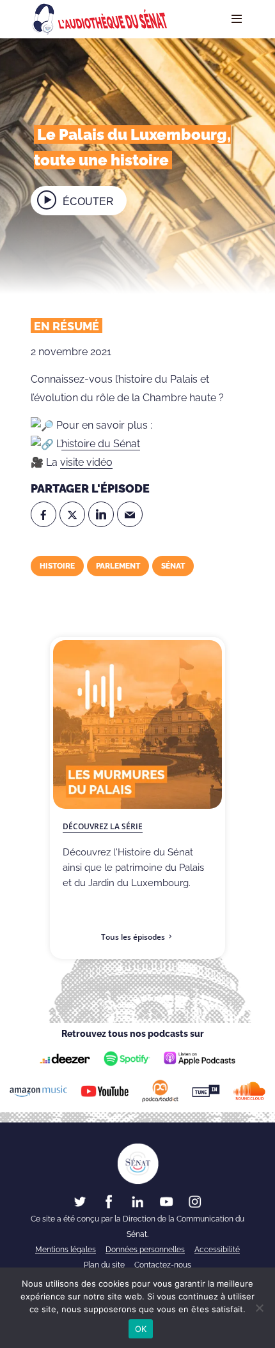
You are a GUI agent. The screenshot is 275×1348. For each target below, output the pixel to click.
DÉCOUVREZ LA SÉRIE (103, 826)
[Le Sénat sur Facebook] (108, 1201)
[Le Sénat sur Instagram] (195, 1201)
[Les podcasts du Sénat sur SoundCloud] (249, 1091)
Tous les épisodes (133, 936)
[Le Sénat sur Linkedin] (137, 1201)
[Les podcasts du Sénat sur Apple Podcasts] (199, 1058)
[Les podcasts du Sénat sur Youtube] (104, 1091)
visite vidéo (86, 462)
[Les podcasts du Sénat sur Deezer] (65, 1058)
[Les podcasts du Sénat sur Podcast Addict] (160, 1091)
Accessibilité (217, 1249)
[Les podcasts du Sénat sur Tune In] (205, 1091)
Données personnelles (145, 1249)
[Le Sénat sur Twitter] (80, 1201)
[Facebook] (43, 514)
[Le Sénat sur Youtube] (166, 1201)
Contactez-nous (162, 1264)
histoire (57, 566)
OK (141, 1329)
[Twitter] (72, 514)
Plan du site (104, 1264)
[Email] (130, 514)
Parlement (118, 566)
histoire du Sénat (100, 444)
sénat (173, 566)
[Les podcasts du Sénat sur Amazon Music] (38, 1091)
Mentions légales (65, 1249)
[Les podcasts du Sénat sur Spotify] (127, 1058)
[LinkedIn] (101, 514)
